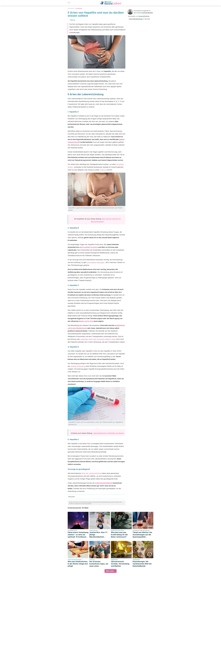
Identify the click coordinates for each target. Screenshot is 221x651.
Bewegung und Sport (117, 530)
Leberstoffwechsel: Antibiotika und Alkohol (108, 433)
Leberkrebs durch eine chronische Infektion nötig (97, 339)
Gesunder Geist (72, 530)
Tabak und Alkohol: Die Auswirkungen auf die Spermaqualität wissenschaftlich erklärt (143, 534)
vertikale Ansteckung (77, 366)
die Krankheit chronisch (89, 247)
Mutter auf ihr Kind (86, 321)
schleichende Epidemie (104, 483)
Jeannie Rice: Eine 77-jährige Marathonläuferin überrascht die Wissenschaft (98, 534)
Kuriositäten (93, 530)
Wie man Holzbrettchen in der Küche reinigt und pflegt (78, 563)
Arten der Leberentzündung (91, 473)
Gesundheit (71, 8)
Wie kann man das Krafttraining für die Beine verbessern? (119, 534)
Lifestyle (92, 559)
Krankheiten (79, 8)
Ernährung (114, 559)
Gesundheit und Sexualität (141, 530)
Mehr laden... (110, 571)
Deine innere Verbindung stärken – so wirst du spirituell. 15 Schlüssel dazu (78, 534)
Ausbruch (103, 170)
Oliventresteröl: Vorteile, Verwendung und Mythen (120, 563)
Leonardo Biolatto (147, 12)
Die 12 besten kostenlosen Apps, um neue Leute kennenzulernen (98, 563)
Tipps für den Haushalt (75, 559)
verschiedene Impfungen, (95, 262)
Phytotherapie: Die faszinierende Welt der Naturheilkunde (142, 563)
